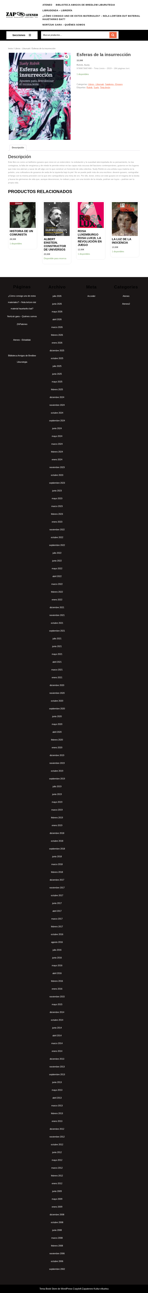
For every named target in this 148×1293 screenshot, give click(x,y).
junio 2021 (57, 646)
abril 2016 (57, 973)
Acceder (91, 296)
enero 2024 (57, 459)
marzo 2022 (57, 584)
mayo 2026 (57, 311)
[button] (66, 56)
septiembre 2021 (57, 630)
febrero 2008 (57, 1245)
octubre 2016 (57, 934)
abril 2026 (57, 319)
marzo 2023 (57, 506)
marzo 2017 (57, 918)
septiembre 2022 (57, 545)
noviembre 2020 (57, 693)
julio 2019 (57, 786)
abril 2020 (57, 732)
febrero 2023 (57, 514)
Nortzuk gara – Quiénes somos (63, 24)
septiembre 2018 (57, 848)
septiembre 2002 (57, 1269)
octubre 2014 (57, 1020)
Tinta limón (105, 87)
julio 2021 (57, 638)
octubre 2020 (57, 701)
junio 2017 (57, 903)
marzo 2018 (57, 864)
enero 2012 (57, 1183)
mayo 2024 (57, 436)
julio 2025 (57, 366)
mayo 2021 (57, 654)
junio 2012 (57, 1152)
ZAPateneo (22, 324)
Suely (96, 87)
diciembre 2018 (57, 833)
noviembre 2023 (57, 467)
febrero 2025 (57, 389)
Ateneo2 (126, 304)
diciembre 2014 (57, 1012)
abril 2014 (57, 1035)
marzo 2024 (57, 444)
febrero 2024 (57, 451)
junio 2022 (57, 560)
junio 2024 (57, 428)
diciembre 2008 (57, 1214)
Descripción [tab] (18, 147)
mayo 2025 (57, 381)
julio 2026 (57, 296)
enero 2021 (57, 677)
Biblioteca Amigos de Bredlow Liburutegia (85, 5)
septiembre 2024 (57, 420)
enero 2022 (57, 599)
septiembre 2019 (57, 778)
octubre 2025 (57, 358)
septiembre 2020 (57, 708)
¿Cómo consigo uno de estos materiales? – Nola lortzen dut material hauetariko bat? (91, 17)
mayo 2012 (57, 1160)
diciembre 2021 (57, 607)
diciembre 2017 (57, 880)
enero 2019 (57, 825)
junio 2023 (57, 490)
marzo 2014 (57, 1043)
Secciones (18, 35)
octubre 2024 (57, 413)
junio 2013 (57, 1082)
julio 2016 (57, 950)
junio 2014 (57, 1027)
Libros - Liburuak (22, 48)
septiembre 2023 (57, 483)
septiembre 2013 (57, 1074)
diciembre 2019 (57, 755)
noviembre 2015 (57, 996)
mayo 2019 (57, 802)
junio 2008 (57, 1230)
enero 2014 (57, 1051)
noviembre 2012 (57, 1136)
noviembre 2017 (57, 887)
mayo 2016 (57, 965)
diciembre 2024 (57, 397)
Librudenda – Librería (57, 10)
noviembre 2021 (57, 615)
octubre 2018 (57, 841)
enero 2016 (57, 989)
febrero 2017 (57, 926)
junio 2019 (57, 794)
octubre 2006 (57, 1261)
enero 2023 (57, 522)
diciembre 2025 (57, 350)
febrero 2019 (57, 817)
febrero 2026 (57, 335)
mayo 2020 (57, 724)
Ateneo (47, 5)
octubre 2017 (57, 895)
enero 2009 (57, 1207)
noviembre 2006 (57, 1253)
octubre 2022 (57, 537)
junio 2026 (57, 304)
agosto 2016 (57, 942)
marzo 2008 (57, 1238)
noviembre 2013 (57, 1066)
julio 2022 (57, 553)
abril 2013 (57, 1098)
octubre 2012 (57, 1144)
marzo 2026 (57, 327)
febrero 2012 (57, 1175)
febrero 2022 (57, 592)
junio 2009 (57, 1191)
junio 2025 (57, 374)
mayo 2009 (57, 1199)
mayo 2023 (57, 498)
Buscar (113, 35)
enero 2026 (57, 342)
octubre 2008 (57, 1222)
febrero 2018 (57, 872)
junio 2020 (57, 716)
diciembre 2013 (57, 1059)
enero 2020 (57, 747)
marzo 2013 (57, 1105)
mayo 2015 (57, 1004)
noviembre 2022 (57, 529)
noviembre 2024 (57, 405)
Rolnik (89, 87)
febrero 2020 (57, 739)
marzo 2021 (57, 669)
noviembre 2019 (57, 763)
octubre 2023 (57, 475)
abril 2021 (57, 662)
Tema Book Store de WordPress (55, 1289)
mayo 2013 (57, 1090)
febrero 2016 (57, 981)
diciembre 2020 (57, 685)
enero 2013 (57, 1121)
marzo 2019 (57, 810)
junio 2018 (57, 856)
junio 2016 (57, 957)
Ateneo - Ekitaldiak (22, 340)
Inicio (10, 48)
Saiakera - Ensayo (114, 84)
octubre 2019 (57, 771)
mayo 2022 (57, 568)
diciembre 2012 (57, 1129)
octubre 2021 (57, 623)
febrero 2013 (57, 1113)
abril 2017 (57, 911)
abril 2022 (57, 576)
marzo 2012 (57, 1168)
